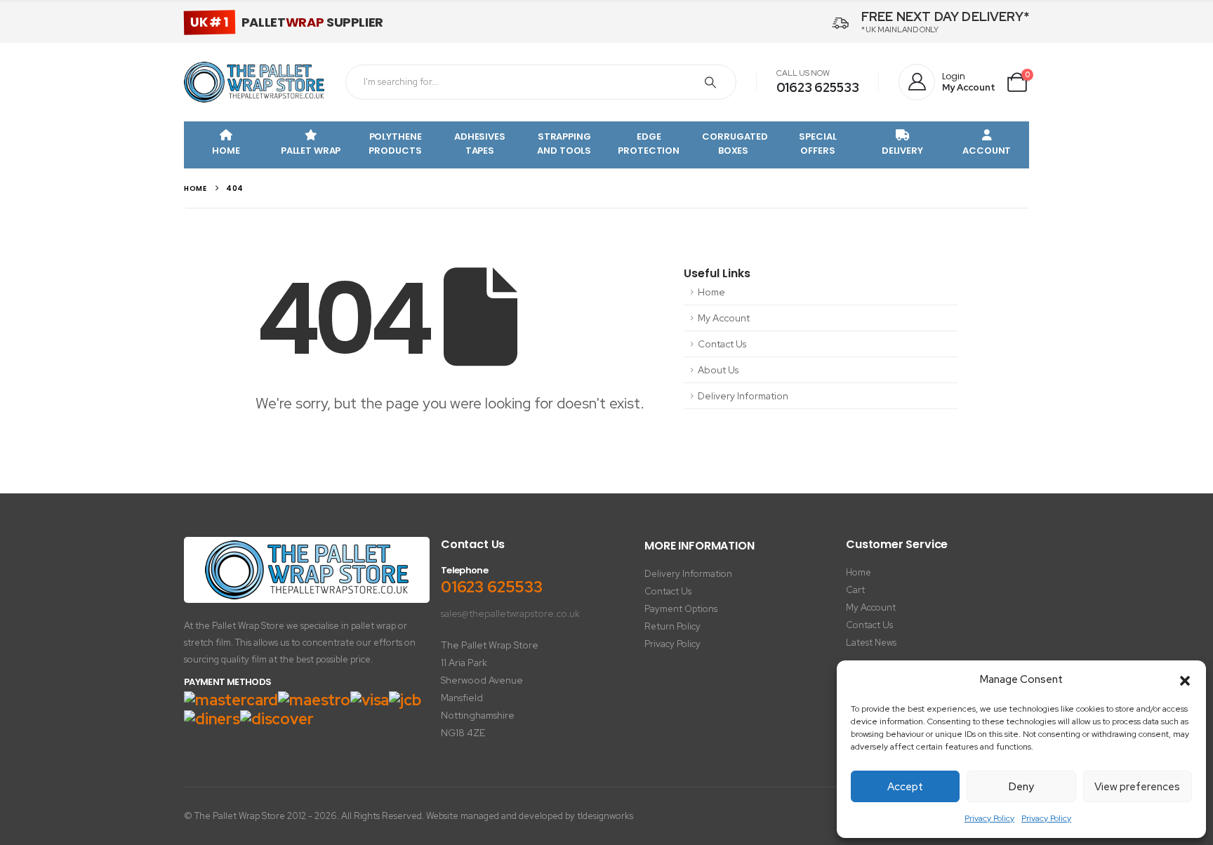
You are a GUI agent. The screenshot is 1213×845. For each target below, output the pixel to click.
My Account (724, 318)
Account (986, 150)
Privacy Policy (989, 818)
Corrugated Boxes (735, 143)
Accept (905, 787)
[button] (1185, 680)
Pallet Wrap (311, 150)
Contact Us (722, 344)
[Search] (710, 82)
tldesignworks (605, 816)
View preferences (1137, 787)
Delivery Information (743, 396)
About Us (718, 370)
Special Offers (817, 143)
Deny (1021, 787)
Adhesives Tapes (479, 143)
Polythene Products (395, 143)
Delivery (902, 150)
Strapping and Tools (564, 143)
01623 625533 (817, 87)
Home (225, 150)
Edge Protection (649, 143)
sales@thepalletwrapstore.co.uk (510, 613)
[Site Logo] (254, 82)
